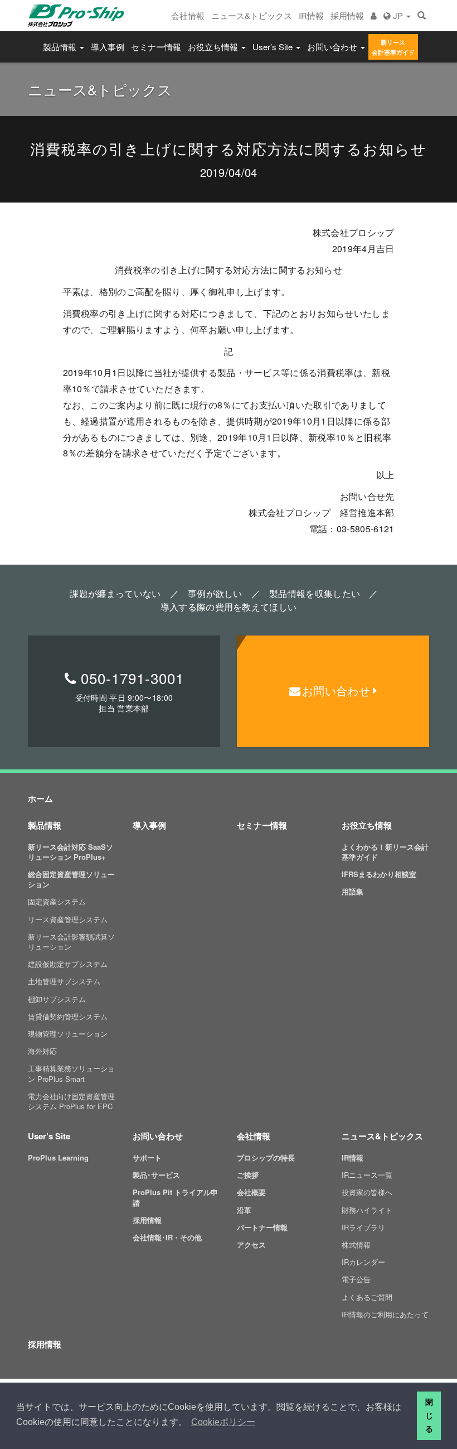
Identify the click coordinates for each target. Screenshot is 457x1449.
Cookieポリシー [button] (223, 1422)
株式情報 (356, 1244)
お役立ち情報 (214, 46)
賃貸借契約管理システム (68, 1016)
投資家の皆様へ (367, 1192)
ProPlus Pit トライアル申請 (175, 1197)
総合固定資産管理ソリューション (71, 879)
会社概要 (251, 1192)
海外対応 (42, 1051)
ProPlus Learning (58, 1157)
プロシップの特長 (266, 1157)
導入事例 (107, 46)
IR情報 (311, 15)
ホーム (40, 798)
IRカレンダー (363, 1262)
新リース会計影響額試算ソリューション (71, 941)
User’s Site (273, 46)
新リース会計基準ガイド (393, 47)
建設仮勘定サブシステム (68, 964)
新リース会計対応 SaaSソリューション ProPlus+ (70, 851)
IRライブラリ (363, 1227)
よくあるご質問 (367, 1297)
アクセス (251, 1244)
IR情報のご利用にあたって (385, 1314)
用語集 (352, 891)
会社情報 (188, 15)
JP (398, 15)
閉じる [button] (429, 1415)
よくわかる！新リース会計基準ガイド (385, 851)
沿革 (244, 1210)
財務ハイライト (367, 1210)
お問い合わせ (333, 46)
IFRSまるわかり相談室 (379, 874)
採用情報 (347, 15)
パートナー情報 (262, 1227)
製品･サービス (156, 1174)
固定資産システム (57, 901)
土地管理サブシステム (64, 981)
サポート (147, 1157)
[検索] (421, 15)
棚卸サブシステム (57, 999)
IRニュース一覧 (367, 1174)
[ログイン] (373, 15)
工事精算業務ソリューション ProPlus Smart (71, 1073)
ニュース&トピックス (251, 15)
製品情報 (61, 46)
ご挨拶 (248, 1174)
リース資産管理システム (68, 919)
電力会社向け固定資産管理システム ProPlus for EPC (71, 1101)
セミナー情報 (156, 46)
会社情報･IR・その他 (167, 1237)
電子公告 (356, 1279)
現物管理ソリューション (68, 1033)
